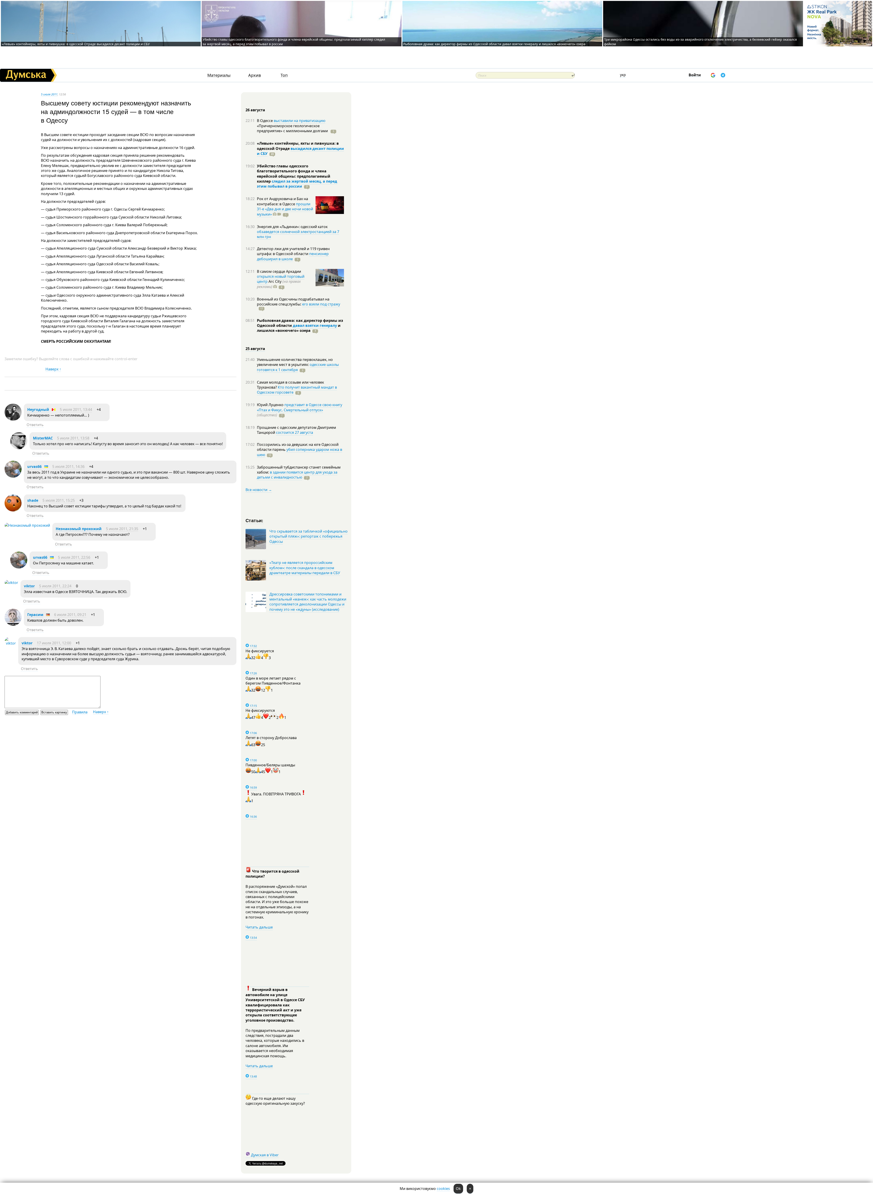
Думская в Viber (265, 1154)
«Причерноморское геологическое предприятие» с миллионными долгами (293, 128)
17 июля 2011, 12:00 (54, 642)
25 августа (255, 348)
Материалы (219, 75)
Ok (458, 1188)
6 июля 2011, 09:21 (70, 614)
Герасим (35, 614)
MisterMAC (43, 438)
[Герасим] (13, 624)
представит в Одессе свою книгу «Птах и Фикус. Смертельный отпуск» (299, 407)
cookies (443, 1188)
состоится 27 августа (294, 432)
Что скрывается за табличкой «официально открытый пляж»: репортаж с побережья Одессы (308, 536)
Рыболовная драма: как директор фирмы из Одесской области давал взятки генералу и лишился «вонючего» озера (494, 44)
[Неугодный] (13, 419)
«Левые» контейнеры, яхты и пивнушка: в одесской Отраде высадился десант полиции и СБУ (76, 44)
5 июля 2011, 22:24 (55, 585)
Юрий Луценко (270, 404)
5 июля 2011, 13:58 (73, 438)
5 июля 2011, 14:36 (68, 466)
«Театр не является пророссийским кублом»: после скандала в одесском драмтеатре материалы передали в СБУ (304, 567)
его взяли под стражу (321, 304)
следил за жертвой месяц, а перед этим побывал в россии (297, 184)
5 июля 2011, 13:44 (76, 409)
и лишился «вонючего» (299, 328)
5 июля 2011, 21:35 (122, 528)
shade (32, 500)
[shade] (13, 510)
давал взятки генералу (315, 325)
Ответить (35, 424)
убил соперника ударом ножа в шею (299, 452)
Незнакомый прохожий (79, 528)
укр (623, 74)
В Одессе (265, 120)
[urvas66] (13, 476)
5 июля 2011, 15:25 (59, 500)
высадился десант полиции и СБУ (300, 151)
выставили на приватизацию (299, 120)
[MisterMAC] (18, 447)
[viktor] (11, 582)
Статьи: (254, 520)
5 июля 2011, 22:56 (74, 557)
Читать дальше (259, 927)
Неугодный (38, 409)
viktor (29, 585)
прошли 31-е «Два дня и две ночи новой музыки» (285, 209)
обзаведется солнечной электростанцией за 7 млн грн (298, 234)
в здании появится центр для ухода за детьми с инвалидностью (297, 475)
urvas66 (34, 466)
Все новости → (259, 489)
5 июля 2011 (49, 94)
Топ (284, 75)
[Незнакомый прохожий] (27, 525)
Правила (80, 712)
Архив (254, 75)
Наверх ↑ (53, 369)
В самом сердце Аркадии (279, 271)
